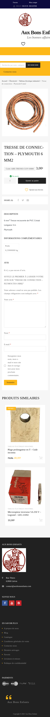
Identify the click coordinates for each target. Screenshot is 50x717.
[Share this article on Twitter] (22, 200)
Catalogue (8, 637)
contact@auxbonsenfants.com (18, 586)
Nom (7, 333)
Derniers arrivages (11, 650)
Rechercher (33, 65)
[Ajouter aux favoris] (41, 409)
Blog (6, 633)
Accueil (4, 81)
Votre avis (9, 300)
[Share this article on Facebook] (17, 200)
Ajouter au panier (32, 181)
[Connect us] (5, 603)
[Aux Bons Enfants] (25, 25)
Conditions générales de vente (16, 641)
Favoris (15, 2)
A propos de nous (11, 628)
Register (33, 6)
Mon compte (33, 2)
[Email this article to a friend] (27, 200)
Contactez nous (10, 72)
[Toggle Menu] (46, 50)
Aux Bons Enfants (18, 702)
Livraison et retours (12, 659)
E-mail (7, 344)
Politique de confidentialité (15, 663)
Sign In (25, 6)
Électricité (13, 81)
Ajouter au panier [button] (40, 458)
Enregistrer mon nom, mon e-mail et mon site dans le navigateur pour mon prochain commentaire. (14, 365)
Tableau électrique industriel (29, 81)
